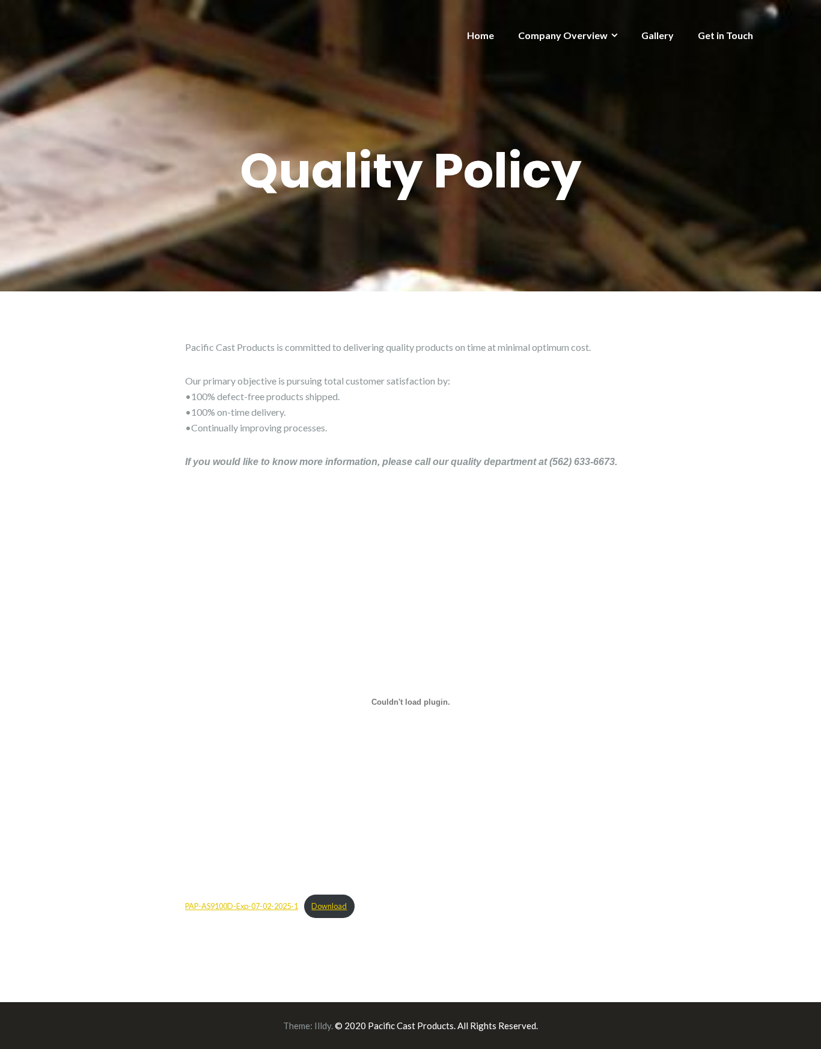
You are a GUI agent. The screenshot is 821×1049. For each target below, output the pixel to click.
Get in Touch (725, 35)
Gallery (657, 35)
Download (329, 906)
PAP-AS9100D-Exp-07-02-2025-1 (241, 906)
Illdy (322, 1025)
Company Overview (563, 35)
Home (480, 35)
